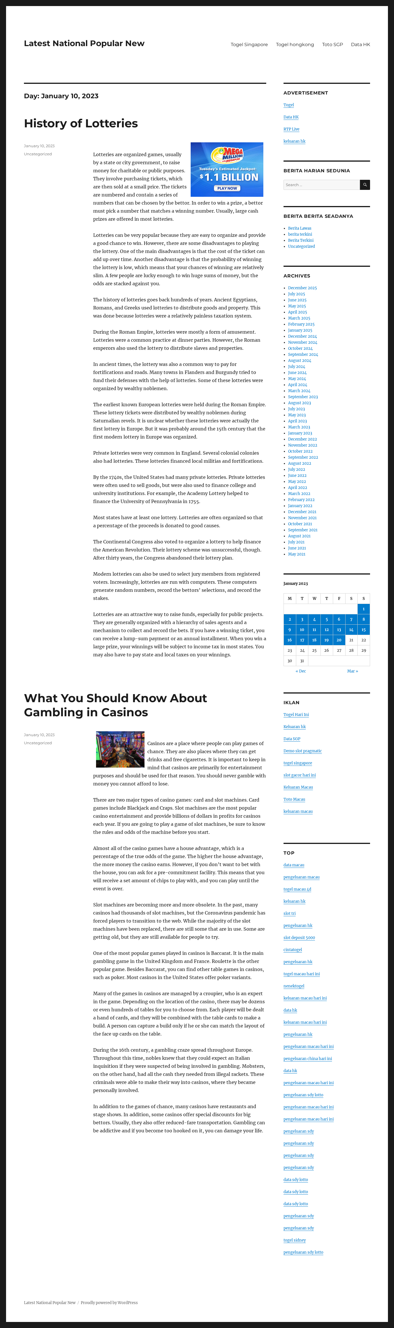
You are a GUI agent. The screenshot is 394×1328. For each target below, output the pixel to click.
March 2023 (299, 427)
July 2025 (296, 294)
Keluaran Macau (298, 787)
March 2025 (299, 318)
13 (339, 629)
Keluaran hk (295, 726)
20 (339, 640)
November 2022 (302, 445)
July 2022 (296, 469)
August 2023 (299, 403)
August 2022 (299, 463)
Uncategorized (38, 154)
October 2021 (300, 524)
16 (290, 640)
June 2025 (297, 300)
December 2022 (302, 439)
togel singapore (298, 763)
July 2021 (296, 542)
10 (302, 629)
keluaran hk (294, 141)
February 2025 (301, 324)
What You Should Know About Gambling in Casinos (115, 705)
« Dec (301, 671)
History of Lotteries (81, 123)
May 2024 (297, 378)
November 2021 (302, 517)
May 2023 (297, 415)
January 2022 (300, 505)
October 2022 (300, 451)
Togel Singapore (249, 44)
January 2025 (300, 330)
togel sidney (295, 1240)
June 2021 (297, 548)
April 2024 (297, 384)
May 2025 (297, 306)
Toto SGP (332, 44)
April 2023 (297, 421)
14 (351, 629)
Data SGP (292, 738)
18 (314, 640)
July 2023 (296, 409)
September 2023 (303, 396)
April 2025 (297, 312)
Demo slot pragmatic (303, 751)
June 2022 (297, 475)
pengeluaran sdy (299, 1131)
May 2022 (297, 481)
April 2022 (297, 487)
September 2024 (303, 354)
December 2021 (302, 511)
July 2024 (296, 366)
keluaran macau (298, 811)
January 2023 (300, 433)
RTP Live (291, 129)
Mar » (352, 671)
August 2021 (299, 536)
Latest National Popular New (84, 43)
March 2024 (299, 390)
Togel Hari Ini (296, 714)
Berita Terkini (301, 240)
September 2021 (303, 530)
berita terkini (300, 234)
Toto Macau (294, 799)
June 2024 (297, 372)
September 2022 (303, 457)
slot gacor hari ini (300, 775)
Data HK (360, 44)
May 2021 (296, 554)
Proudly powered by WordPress (109, 1302)
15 (364, 629)
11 (314, 629)
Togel (289, 105)
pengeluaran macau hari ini (309, 1107)
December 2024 (302, 336)
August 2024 (299, 360)
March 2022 (299, 493)
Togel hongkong (295, 44)
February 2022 (301, 499)
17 (302, 640)
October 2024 (300, 348)
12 (327, 629)
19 (326, 640)
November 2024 (302, 342)
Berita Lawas (300, 228)
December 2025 (302, 288)
